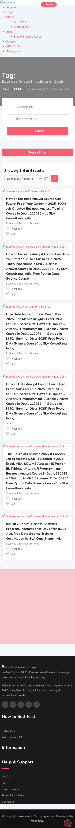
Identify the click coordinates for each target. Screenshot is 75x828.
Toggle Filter (37, 152)
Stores (10, 17)
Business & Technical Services (22, 223)
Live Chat (7, 776)
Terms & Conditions (13, 795)
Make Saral (37, 821)
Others (10, 423)
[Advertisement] (37, 606)
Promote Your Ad (12, 737)
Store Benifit (21, 27)
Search (39, 130)
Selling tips (13, 51)
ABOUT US (12, 46)
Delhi (13, 234)
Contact (11, 41)
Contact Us (8, 801)
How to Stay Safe (12, 789)
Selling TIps (8, 731)
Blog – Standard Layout (28, 36)
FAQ (4, 782)
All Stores (20, 22)
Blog (9, 31)
